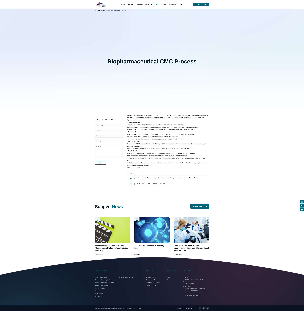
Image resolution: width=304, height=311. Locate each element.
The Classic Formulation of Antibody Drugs (149, 247)
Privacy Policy (188, 308)
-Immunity (97, 291)
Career (164, 4)
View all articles (199, 206)
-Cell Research (99, 293)
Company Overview (151, 277)
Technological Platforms (101, 277)
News (157, 4)
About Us (131, 4)
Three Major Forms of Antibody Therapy (151, 183)
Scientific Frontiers (100, 288)
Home (122, 4)
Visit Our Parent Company (192, 295)
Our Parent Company (201, 4)
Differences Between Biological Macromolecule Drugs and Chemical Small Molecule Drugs (168, 178)
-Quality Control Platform (102, 285)
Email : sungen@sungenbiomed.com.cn (193, 278)
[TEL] (302, 205)
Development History (152, 280)
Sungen (109, 206)
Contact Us (173, 4)
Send (100, 163)
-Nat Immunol (99, 296)
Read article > (99, 254)
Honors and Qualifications (153, 282)
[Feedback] (302, 209)
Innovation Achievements (126, 277)
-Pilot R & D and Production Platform (105, 282)
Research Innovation (144, 4)
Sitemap (179, 308)
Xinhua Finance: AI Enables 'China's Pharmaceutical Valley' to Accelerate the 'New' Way (111, 248)
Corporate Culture (151, 285)
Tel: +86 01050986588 (189, 283)
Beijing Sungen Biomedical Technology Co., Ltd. (115, 308)
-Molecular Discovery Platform (103, 280)
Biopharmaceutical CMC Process (116, 10)
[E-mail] (302, 201)
